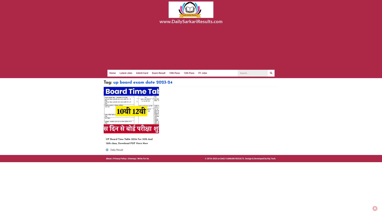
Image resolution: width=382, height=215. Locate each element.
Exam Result (158, 73)
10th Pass (174, 73)
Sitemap (132, 158)
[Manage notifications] (375, 208)
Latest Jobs (126, 73)
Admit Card (142, 73)
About (109, 158)
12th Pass (189, 73)
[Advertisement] (191, 47)
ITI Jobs (202, 73)
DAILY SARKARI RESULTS (232, 158)
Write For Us (143, 158)
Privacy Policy (119, 158)
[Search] (271, 73)
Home (112, 73)
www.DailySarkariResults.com (191, 21)
